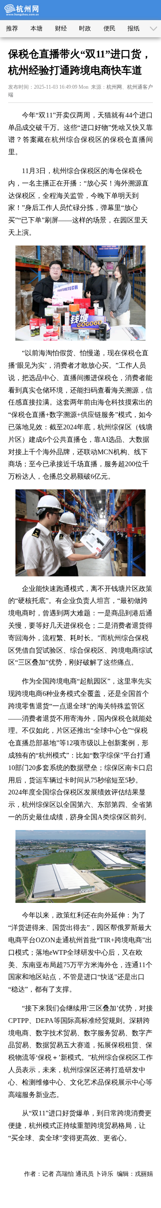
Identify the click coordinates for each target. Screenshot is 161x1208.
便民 (109, 28)
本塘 (36, 28)
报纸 (134, 28)
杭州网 (114, 87)
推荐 (12, 28)
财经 (61, 28)
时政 (85, 28)
